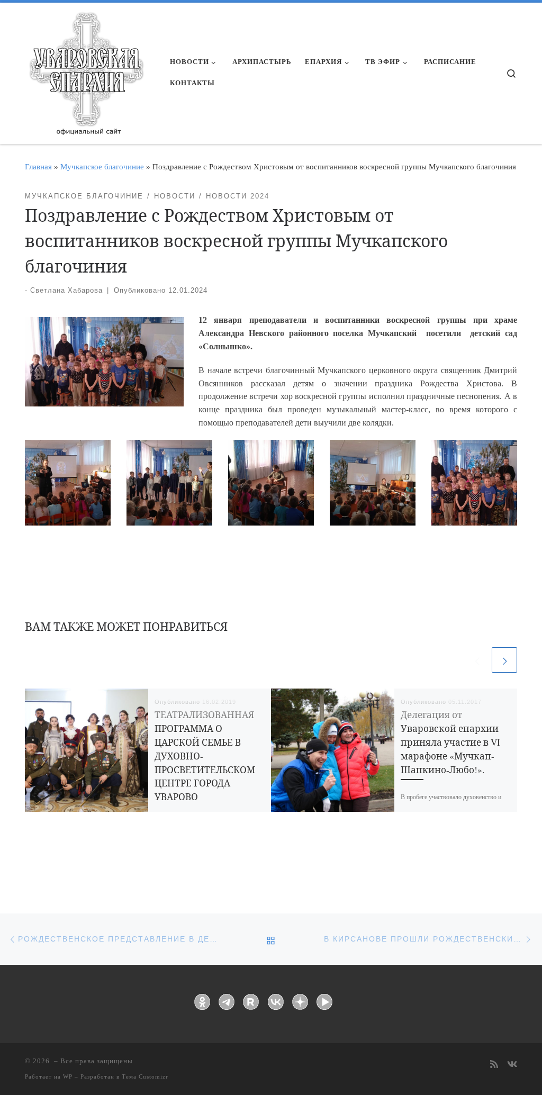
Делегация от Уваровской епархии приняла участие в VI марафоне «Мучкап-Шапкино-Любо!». (450, 742)
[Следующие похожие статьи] (504, 660)
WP (68, 1076)
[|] (86, 70)
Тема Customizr (145, 1076)
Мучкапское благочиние (102, 166)
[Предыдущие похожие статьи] (477, 660)
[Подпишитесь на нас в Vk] (512, 1065)
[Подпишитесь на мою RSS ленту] (494, 1065)
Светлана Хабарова (66, 290)
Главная (38, 166)
